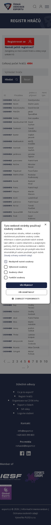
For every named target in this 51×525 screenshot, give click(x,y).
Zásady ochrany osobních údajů (18, 255)
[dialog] (25, 262)
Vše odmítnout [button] (26, 292)
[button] (25, 298)
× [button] (45, 225)
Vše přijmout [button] (26, 285)
